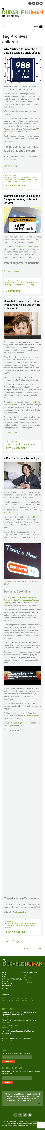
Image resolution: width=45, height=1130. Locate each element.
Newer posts (32, 948)
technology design (28, 925)
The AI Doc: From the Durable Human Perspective (19, 1020)
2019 (35, 998)
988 (8, 177)
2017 (8, 1001)
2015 (17, 1001)
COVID (14, 444)
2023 (17, 998)
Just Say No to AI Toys (10, 1025)
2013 (26, 1001)
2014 (22, 1001)
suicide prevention (22, 181)
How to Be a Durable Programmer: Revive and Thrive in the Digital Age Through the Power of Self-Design (21, 600)
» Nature (25, 975)
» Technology (27, 982)
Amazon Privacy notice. (36, 1125)
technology (31, 444)
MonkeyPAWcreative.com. (33, 1122)
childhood (10, 923)
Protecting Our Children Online (26, 247)
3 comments (13, 290)
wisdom (7, 927)
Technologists (9, 925)
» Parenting (26, 980)
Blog (4, 974)
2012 (31, 1001)
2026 (3, 998)
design (14, 282)
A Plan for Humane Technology (21, 458)
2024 (13, 998)
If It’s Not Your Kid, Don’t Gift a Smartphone (16, 1039)
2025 (8, 998)
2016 (13, 1001)
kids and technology (21, 177)
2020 (31, 998)
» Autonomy (26, 978)
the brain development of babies (20, 723)
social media (16, 285)
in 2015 (34, 517)
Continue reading (11, 166)
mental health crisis (11, 179)
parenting (30, 179)
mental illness (22, 179)
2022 (22, 998)
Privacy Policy (7, 986)
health (19, 444)
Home (4, 972)
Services (5, 977)
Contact (5, 988)
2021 (26, 998)
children (12, 177)
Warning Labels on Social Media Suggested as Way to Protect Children (22, 199)
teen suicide (24, 285)
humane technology (31, 923)
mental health (33, 177)
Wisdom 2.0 (8, 512)
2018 (3, 1001)
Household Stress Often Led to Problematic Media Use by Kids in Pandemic (22, 305)
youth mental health (31, 716)
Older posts (14, 941)
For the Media (7, 983)
